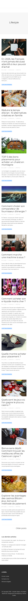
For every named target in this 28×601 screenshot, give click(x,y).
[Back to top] (26, 599)
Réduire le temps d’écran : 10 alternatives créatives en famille (14, 113)
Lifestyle (18, 69)
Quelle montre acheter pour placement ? (14, 355)
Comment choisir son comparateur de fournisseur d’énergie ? (14, 209)
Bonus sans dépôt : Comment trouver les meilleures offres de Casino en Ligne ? (13, 452)
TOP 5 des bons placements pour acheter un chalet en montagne (13, 160)
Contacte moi (5, 579)
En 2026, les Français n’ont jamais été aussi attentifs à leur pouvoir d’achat (14, 63)
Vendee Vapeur (16, 591)
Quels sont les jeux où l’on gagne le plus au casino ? (13, 402)
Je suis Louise (5, 576)
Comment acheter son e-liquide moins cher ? (14, 300)
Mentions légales (6, 581)
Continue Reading (7, 84)
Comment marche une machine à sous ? (13, 256)
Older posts (21, 528)
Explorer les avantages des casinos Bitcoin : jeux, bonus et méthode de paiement (14, 499)
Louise (4, 69)
